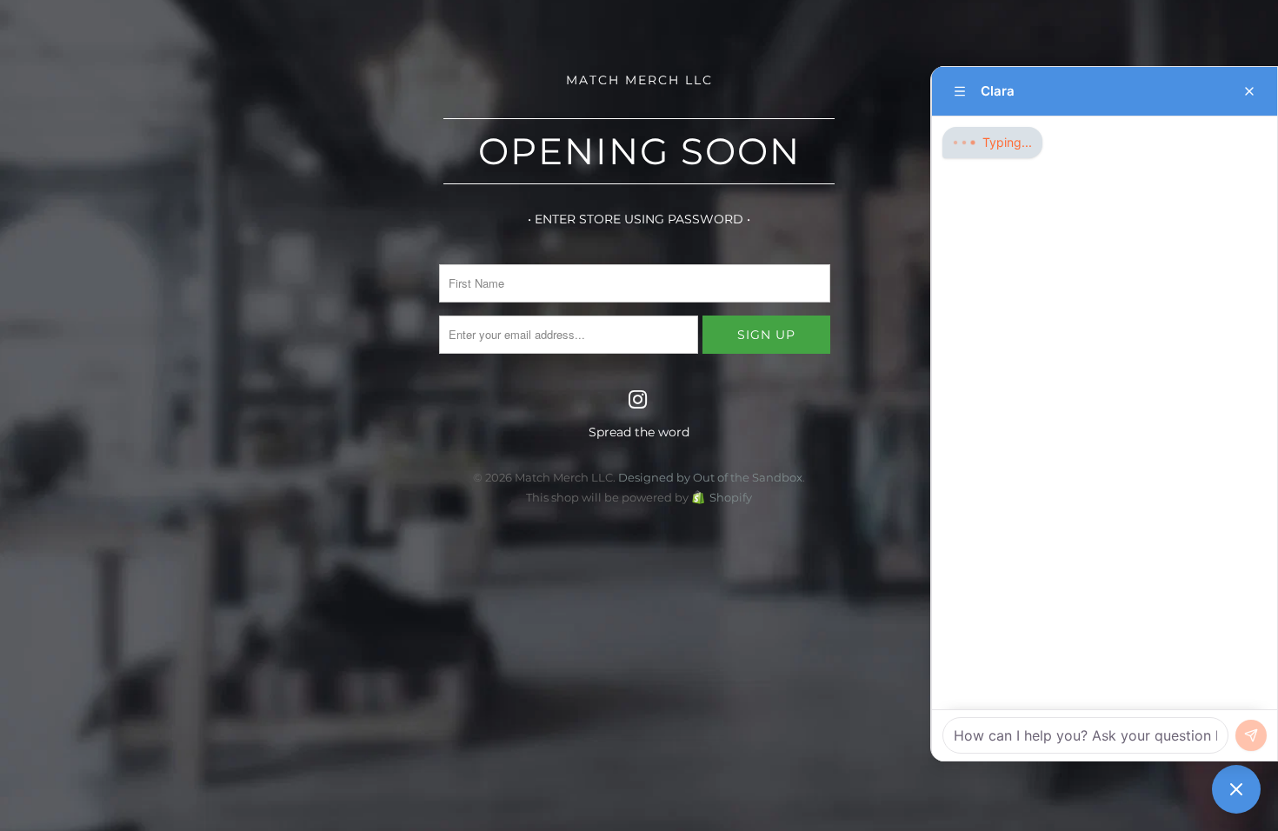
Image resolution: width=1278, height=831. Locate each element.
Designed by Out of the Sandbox (710, 477)
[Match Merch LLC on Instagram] (638, 401)
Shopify (730, 497)
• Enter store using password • (639, 219)
